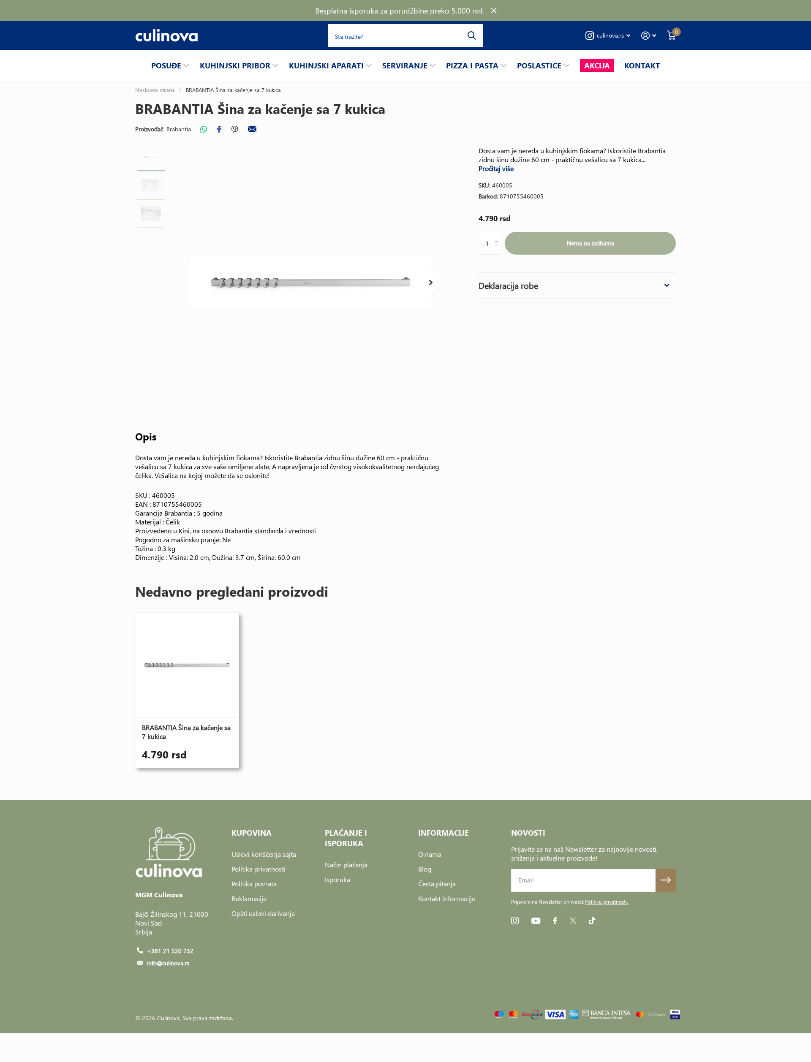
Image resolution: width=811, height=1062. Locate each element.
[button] (431, 282)
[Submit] (666, 880)
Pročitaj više (496, 168)
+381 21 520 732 (170, 951)
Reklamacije (249, 898)
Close (493, 11)
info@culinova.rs (168, 963)
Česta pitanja (437, 883)
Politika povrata (254, 883)
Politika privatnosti (258, 868)
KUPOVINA (251, 832)
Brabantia (178, 129)
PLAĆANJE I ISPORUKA (346, 837)
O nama (429, 854)
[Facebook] (555, 920)
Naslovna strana (155, 89)
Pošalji (471, 35)
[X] (573, 920)
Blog (424, 868)
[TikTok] (592, 920)
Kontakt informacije (446, 898)
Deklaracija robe (508, 285)
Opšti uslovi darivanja (263, 913)
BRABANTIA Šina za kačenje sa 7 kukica (186, 732)
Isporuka (337, 879)
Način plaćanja (346, 864)
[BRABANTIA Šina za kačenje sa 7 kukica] (187, 665)
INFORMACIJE (443, 832)
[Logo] (606, 1014)
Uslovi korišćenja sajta (263, 854)
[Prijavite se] (648, 35)
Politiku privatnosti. (606, 902)
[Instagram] (515, 920)
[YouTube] (535, 921)
